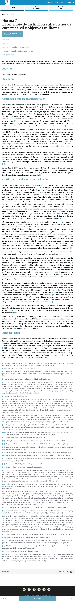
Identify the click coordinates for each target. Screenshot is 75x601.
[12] (40, 175)
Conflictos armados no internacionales (17, 51)
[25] (59, 290)
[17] (59, 218)
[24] (57, 272)
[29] (69, 321)
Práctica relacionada (10, 34)
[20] (59, 254)
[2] (69, 114)
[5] (19, 134)
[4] (66, 126)
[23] (38, 270)
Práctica (5, 39)
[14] (46, 197)
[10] (31, 157)
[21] (71, 263)
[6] (43, 139)
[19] (70, 248)
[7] (10, 144)
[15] (67, 204)
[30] (40, 328)
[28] (15, 313)
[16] (48, 211)
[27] (51, 302)
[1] (36, 107)
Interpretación (8, 55)
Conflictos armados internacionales (16, 47)
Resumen (6, 43)
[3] (15, 121)
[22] (48, 267)
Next (70, 598)
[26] (53, 295)
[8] (12, 146)
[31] (3, 348)
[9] (21, 148)
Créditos (56, 2)
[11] (3, 164)
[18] (45, 229)
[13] (36, 190)
